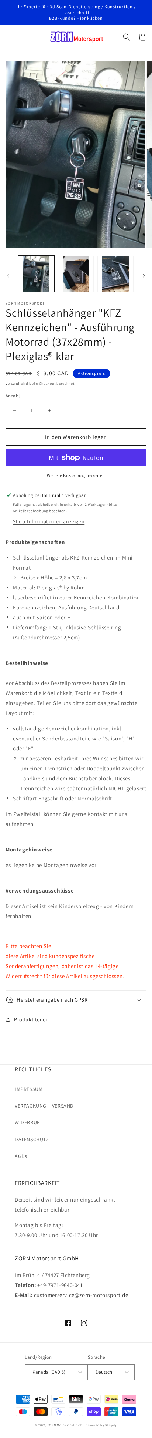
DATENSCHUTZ (32, 1139)
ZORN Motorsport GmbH (66, 1425)
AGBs (21, 1156)
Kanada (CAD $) (49, 1372)
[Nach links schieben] (8, 276)
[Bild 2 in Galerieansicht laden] (76, 274)
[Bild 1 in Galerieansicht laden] (36, 274)
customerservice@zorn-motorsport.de (81, 1294)
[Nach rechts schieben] (144, 276)
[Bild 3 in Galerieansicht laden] (115, 274)
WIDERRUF (27, 1122)
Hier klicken (90, 18)
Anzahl (13, 396)
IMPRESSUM (28, 1089)
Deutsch (104, 1372)
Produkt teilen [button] (31, 1019)
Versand (13, 383)
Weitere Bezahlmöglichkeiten (76, 475)
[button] (9, 37)
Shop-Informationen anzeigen (48, 521)
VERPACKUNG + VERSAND (44, 1105)
